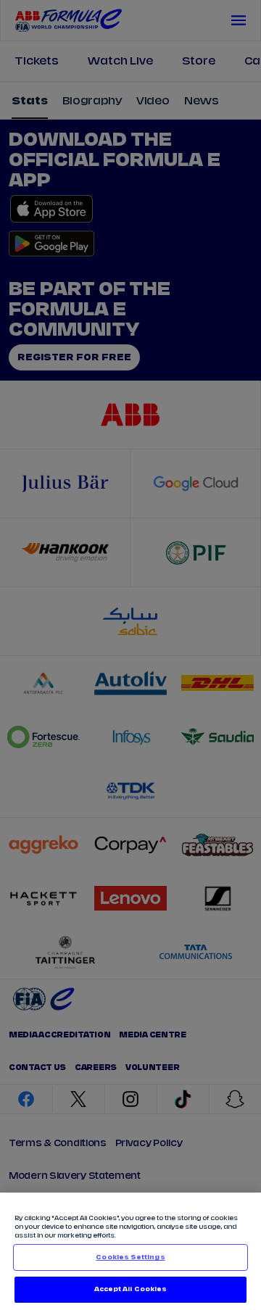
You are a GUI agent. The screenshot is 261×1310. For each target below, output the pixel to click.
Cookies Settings (130, 1257)
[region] (130, 1251)
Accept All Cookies (130, 1289)
